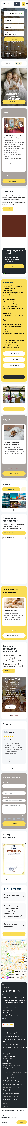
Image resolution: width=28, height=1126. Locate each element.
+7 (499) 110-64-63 (8, 1061)
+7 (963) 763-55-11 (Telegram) (11, 1081)
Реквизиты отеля (8, 1005)
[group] (14, 144)
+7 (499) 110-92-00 (8, 1054)
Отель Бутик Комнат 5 (9, 1033)
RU (16, 4)
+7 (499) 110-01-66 (8, 1090)
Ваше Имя (5, 782)
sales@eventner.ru (8, 1063)
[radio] (5, 818)
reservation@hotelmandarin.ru (12, 1084)
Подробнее (4, 1122)
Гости (6, 32)
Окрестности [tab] (11, 489)
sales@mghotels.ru (8, 1056)
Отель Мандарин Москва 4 (11, 1036)
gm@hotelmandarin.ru (9, 1099)
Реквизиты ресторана (10, 1007)
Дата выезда (8, 25)
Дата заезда (8, 19)
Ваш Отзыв (5, 797)
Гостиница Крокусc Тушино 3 (12, 1044)
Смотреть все (14, 934)
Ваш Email (5, 789)
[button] (6, 125)
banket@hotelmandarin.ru (10, 1093)
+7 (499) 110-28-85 (12, 991)
